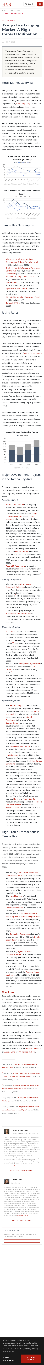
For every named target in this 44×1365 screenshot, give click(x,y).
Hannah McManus (33, 1048)
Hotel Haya (11, 273)
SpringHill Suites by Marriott (18, 613)
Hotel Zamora (16, 896)
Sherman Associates (14, 907)
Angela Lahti (9, 1052)
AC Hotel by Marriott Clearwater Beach (23, 297)
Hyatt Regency (12, 755)
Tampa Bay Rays (29, 799)
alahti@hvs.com (22, 1215)
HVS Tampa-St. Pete (26, 1052)
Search (30, 4)
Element (14, 282)
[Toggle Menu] (40, 4)
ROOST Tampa (21, 551)
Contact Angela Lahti (22, 1220)
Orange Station (12, 723)
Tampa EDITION (13, 303)
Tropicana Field (12, 807)
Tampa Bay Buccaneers (20, 934)
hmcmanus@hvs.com (13, 1166)
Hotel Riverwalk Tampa (20, 746)
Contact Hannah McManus (22, 1170)
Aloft (8, 282)
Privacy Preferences (8, 1359)
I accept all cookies (31, 1359)
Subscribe (22, 1241)
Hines (15, 799)
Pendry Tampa (16, 705)
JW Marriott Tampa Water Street (20, 276)
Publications (16, 10)
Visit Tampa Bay (23, 103)
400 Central (11, 631)
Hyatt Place (11, 288)
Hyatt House (21, 288)
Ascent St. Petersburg (15, 566)
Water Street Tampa (33, 353)
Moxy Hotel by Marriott (29, 663)
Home (4, 10)
